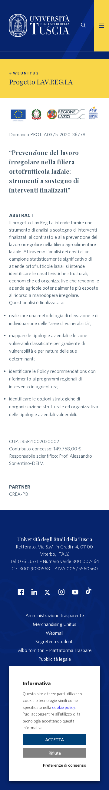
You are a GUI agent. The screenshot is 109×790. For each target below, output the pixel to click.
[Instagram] (61, 591)
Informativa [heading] (37, 683)
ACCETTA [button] (54, 739)
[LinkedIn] (34, 591)
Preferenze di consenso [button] (64, 764)
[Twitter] (47, 591)
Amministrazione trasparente (54, 615)
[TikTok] (88, 592)
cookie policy (63, 707)
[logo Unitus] (39, 35)
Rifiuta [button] (54, 752)
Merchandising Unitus (54, 624)
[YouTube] (74, 591)
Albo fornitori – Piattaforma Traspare (54, 650)
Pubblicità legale (54, 659)
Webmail (54, 633)
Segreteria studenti (54, 641)
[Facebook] (20, 591)
